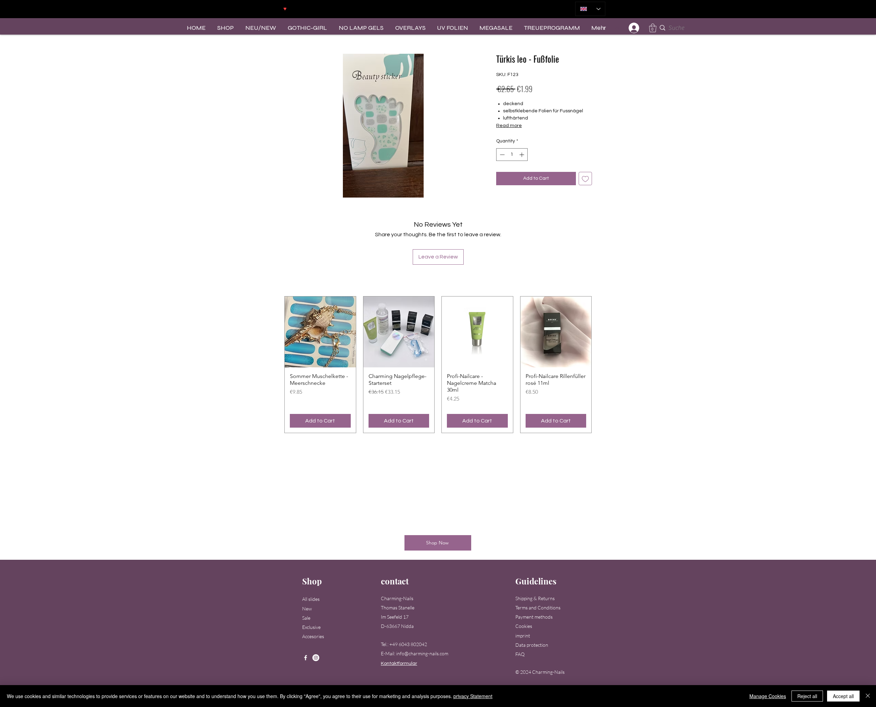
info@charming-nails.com (422, 653)
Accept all (843, 696)
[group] (438, 365)
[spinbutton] (512, 155)
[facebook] (305, 657)
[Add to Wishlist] (585, 178)
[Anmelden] (634, 28)
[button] (652, 28)
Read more (509, 125)
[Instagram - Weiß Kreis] (315, 657)
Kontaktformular (399, 663)
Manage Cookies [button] (767, 696)
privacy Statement (472, 696)
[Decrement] (501, 155)
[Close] (868, 696)
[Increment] (522, 155)
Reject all (807, 696)
